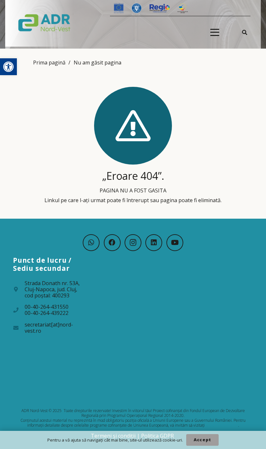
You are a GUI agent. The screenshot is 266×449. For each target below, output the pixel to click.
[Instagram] (133, 242)
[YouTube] (174, 242)
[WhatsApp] (91, 242)
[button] (8, 66)
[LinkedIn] (153, 242)
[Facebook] (112, 242)
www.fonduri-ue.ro (222, 425)
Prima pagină (49, 62)
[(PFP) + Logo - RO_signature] (44, 22)
